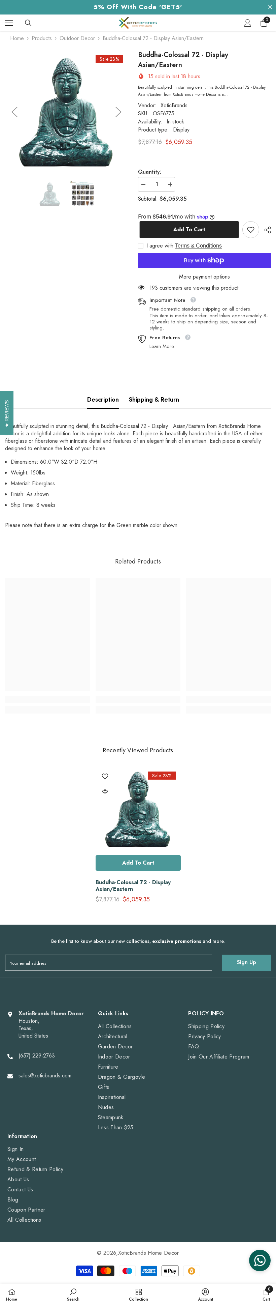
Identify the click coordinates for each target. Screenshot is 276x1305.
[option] (66, 112)
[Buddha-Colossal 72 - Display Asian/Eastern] (138, 809)
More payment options (204, 277)
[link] (250, 229)
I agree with (159, 245)
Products (42, 38)
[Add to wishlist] (105, 776)
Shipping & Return (154, 399)
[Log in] (247, 23)
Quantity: (149, 172)
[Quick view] (105, 791)
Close (270, 7)
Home (17, 38)
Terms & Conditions (198, 246)
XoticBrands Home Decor (148, 1253)
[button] (14, 112)
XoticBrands (174, 105)
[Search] (28, 23)
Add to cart (188, 229)
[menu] (9, 23)
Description (103, 399)
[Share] (265, 230)
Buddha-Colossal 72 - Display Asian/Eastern (133, 886)
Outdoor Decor (77, 38)
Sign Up (246, 962)
